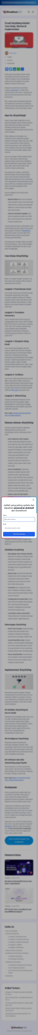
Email (4, 524)
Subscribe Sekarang (19, 534)
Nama (4, 515)
